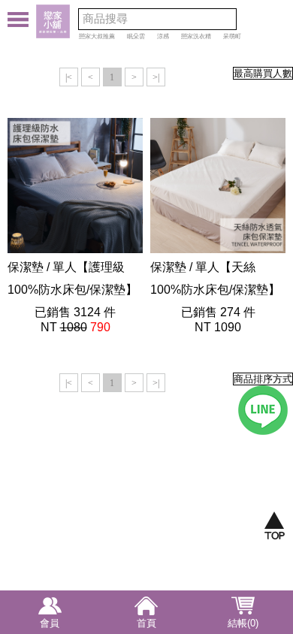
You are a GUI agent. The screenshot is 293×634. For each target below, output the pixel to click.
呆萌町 (232, 36)
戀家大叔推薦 (97, 36)
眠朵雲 (136, 36)
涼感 (163, 36)
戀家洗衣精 (196, 36)
